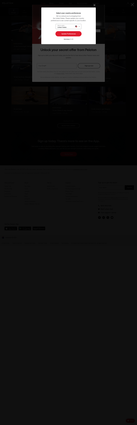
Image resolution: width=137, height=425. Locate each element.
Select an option (60, 25)
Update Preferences (68, 34)
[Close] (68, 5)
